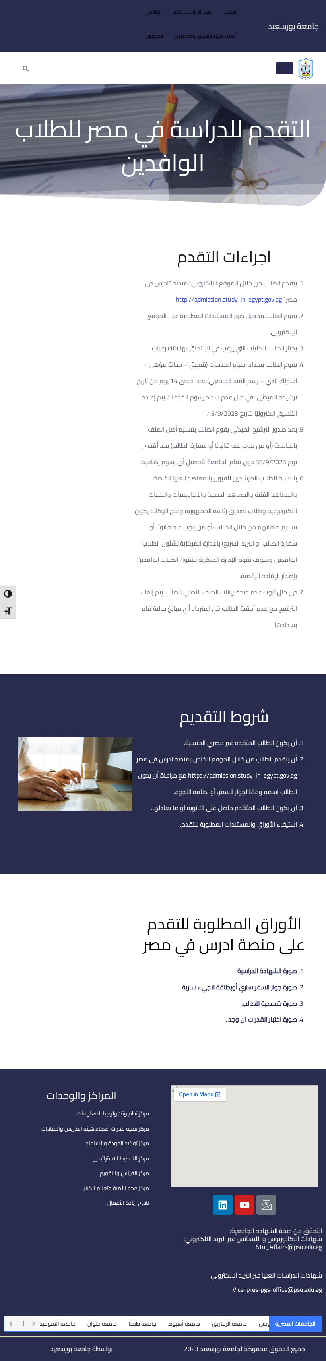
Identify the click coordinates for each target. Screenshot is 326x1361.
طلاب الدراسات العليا (193, 11)
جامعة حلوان (120, 1323)
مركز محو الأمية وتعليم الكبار (116, 1188)
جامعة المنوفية (75, 1323)
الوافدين (153, 11)
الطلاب (231, 11)
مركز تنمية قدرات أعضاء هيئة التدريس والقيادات (95, 1128)
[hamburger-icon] (284, 68)
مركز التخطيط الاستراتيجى (121, 1158)
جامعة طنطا (160, 1323)
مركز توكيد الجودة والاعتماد (117, 1143)
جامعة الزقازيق (247, 1323)
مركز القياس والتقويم (124, 1173)
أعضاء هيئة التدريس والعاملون (206, 36)
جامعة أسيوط (202, 1323)
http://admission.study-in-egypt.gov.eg (229, 299)
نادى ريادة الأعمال (128, 1203)
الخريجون (154, 36)
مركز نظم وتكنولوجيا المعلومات (113, 1113)
